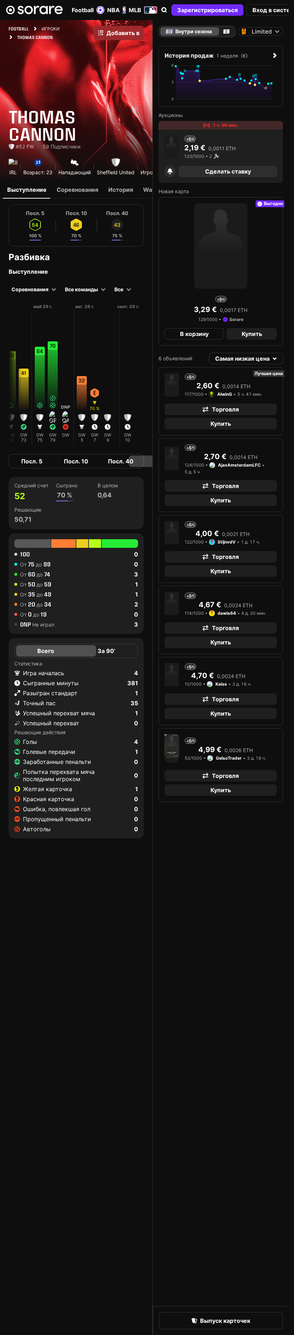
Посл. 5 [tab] (31, 461)
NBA (113, 10)
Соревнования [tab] (77, 189)
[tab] (226, 31)
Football (83, 10)
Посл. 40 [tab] (120, 461)
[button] (164, 10)
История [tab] (120, 189)
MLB (135, 10)
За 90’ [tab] (106, 650)
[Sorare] (34, 10)
